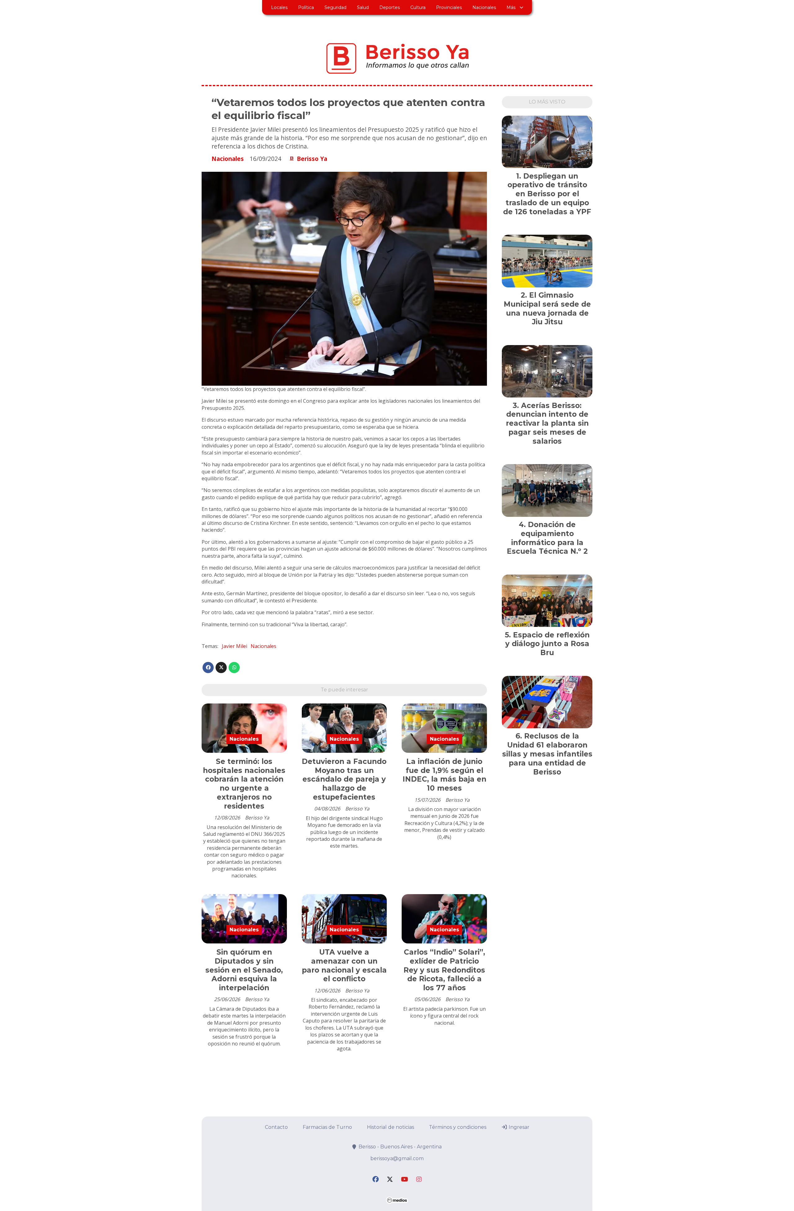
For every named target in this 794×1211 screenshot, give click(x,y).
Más (510, 7)
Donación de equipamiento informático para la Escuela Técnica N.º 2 (547, 538)
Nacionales (484, 7)
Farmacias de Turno (327, 1127)
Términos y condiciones (457, 1127)
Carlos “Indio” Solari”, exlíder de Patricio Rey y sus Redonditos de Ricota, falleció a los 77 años (444, 970)
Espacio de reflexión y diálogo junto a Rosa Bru (547, 644)
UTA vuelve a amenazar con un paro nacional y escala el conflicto (344, 965)
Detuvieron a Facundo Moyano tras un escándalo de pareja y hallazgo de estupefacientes (344, 779)
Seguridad (335, 7)
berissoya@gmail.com (397, 1158)
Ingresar (518, 1127)
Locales (279, 7)
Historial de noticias (390, 1127)
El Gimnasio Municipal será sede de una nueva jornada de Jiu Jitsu (547, 308)
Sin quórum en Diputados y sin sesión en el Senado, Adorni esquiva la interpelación (244, 970)
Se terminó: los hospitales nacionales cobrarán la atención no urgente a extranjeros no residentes (244, 783)
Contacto (276, 1127)
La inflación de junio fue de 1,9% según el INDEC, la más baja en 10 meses (444, 774)
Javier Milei (234, 646)
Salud (363, 7)
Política (306, 7)
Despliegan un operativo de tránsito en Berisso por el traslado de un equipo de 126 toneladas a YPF (547, 194)
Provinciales (449, 7)
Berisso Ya (312, 158)
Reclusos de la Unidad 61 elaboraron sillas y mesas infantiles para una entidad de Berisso (547, 754)
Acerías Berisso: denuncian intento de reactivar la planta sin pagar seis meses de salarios (547, 423)
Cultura (418, 7)
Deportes (389, 7)
